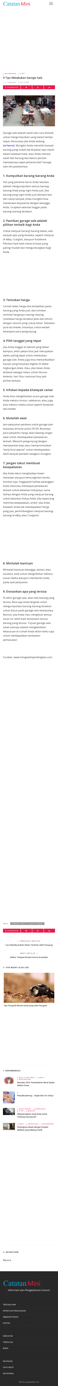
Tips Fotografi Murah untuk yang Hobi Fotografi (25, 1005)
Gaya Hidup (25, 1109)
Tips (22, 73)
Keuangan (10, 73)
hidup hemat (36, 924)
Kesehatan (25, 1079)
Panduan (40, 1109)
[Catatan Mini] (16, 3)
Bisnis (5, 1348)
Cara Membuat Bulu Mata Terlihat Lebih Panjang (29, 945)
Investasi (33, 1124)
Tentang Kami (9, 1304)
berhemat (9, 145)
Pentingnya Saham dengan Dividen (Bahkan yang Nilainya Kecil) (32, 1128)
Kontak (6, 1323)
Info (41, 1077)
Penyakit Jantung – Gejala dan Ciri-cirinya (35, 1095)
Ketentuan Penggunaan (14, 1311)
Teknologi (8, 1342)
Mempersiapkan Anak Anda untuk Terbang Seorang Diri (32, 1115)
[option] (29, 990)
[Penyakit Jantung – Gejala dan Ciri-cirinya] (9, 1097)
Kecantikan (8, 1373)
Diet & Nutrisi (27, 1077)
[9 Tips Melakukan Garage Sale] (29, 110)
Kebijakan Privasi (10, 1317)
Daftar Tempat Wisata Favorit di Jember (29, 957)
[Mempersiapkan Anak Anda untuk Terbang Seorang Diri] (9, 1111)
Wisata (31, 1111)
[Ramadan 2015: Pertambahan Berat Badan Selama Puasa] (9, 1080)
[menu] (51, 3)
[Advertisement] (29, 37)
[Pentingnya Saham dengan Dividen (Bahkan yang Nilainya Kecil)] (9, 1126)
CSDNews (12, 82)
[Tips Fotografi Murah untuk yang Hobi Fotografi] (29, 988)
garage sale (18, 924)
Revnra (7, 1260)
